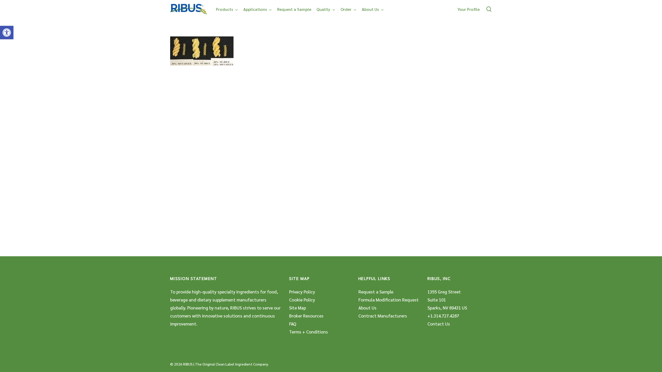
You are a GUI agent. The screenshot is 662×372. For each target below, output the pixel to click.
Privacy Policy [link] (302, 292)
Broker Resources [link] (306, 316)
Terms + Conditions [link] (308, 332)
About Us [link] (367, 308)
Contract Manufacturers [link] (382, 316)
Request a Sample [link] (375, 292)
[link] (6, 32)
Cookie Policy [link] (302, 300)
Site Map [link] (297, 308)
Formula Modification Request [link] (388, 300)
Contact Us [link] (438, 324)
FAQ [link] (292, 324)
